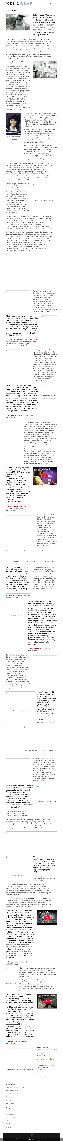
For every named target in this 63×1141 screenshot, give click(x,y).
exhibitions (10, 1114)
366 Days (9, 1094)
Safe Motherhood (12, 1090)
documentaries (11, 1111)
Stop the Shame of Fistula (15, 1097)
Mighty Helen (10, 1103)
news (8, 1120)
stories (8, 1127)
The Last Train (11, 1100)
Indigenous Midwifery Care (15, 1087)
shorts (8, 1124)
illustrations (10, 1117)
